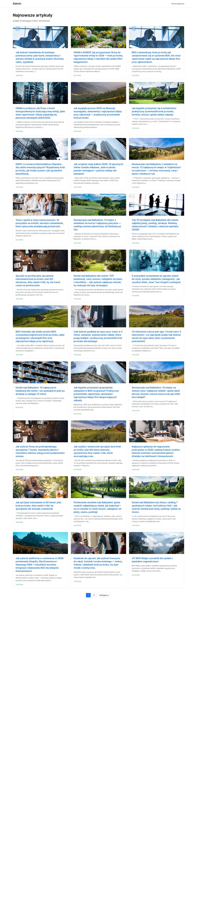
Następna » (104, 595)
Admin (17, 3)
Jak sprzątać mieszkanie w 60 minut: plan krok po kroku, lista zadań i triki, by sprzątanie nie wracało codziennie (38, 505)
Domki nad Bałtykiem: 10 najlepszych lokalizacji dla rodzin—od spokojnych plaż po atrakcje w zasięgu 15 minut (40, 390)
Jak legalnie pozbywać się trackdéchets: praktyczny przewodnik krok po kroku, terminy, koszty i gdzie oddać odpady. (154, 111)
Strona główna (178, 4)
